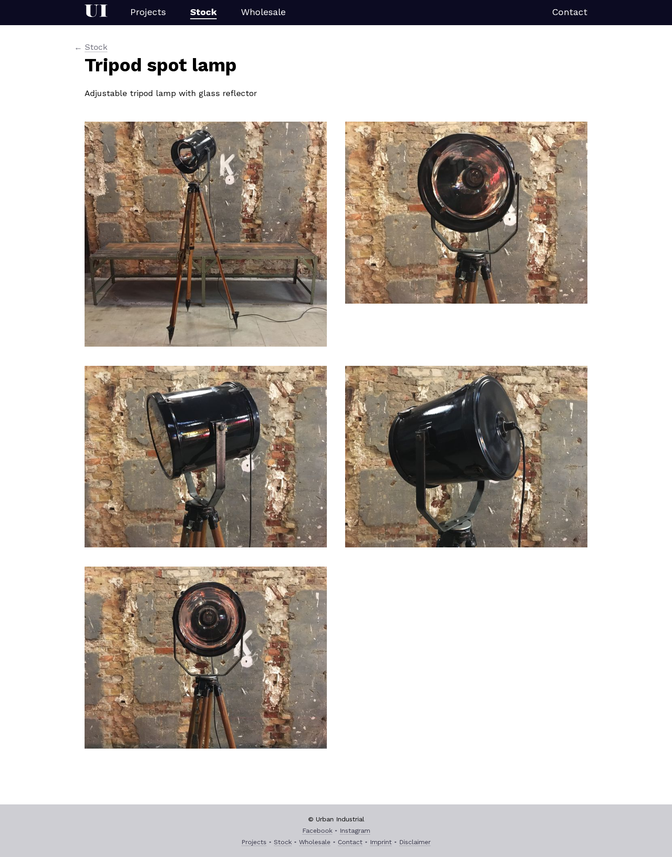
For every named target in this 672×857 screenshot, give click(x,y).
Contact (569, 11)
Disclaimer (415, 842)
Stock (203, 11)
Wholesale (263, 11)
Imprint (381, 842)
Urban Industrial (96, 13)
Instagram (355, 830)
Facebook (317, 830)
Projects (148, 11)
